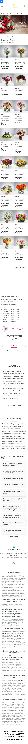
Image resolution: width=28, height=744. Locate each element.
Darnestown (6, 615)
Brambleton (6, 613)
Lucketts (18, 615)
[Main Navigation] (2, 6)
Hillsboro (18, 617)
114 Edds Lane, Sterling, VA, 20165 (12, 299)
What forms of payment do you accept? (13, 485)
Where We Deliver (15, 572)
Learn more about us (13, 405)
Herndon (5, 610)
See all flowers (6, 43)
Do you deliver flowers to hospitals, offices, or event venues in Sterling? (11, 508)
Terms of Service (17, 731)
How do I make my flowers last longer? (12, 523)
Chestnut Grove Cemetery (11, 660)
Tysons (15, 610)
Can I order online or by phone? (13, 478)
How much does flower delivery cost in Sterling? (13, 472)
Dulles (12, 613)
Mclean (4, 617)
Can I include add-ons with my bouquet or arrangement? (12, 516)
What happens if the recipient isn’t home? (12, 500)
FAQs (6, 731)
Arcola (17, 611)
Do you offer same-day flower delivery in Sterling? (12, 464)
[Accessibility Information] (1, 1)
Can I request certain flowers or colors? (13, 492)
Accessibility (9, 737)
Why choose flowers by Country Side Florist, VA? (13, 531)
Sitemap (20, 737)
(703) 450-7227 (8, 302)
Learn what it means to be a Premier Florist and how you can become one (14, 558)
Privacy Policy (9, 733)
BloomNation (14, 555)
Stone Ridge (10, 611)
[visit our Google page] (13, 563)
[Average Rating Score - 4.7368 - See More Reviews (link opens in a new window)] (15, 328)
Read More (13, 536)
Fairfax (10, 610)
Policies (21, 733)
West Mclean (11, 617)
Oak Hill (12, 615)
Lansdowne (17, 613)
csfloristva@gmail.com (10, 304)
